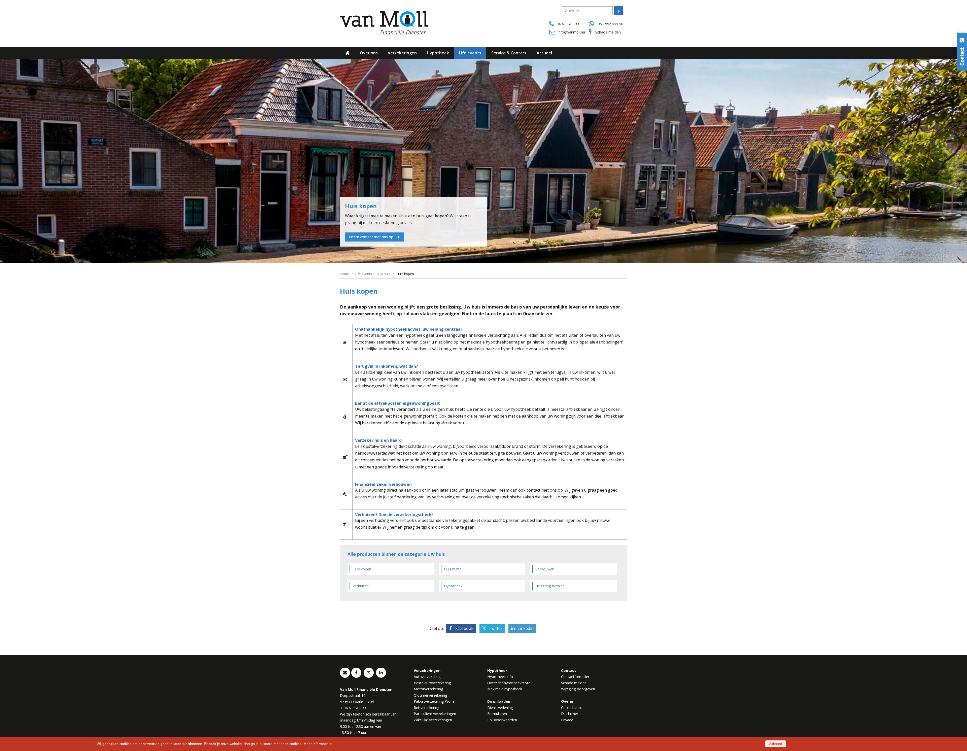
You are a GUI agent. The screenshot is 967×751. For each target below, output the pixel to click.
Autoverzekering (427, 676)
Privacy (567, 720)
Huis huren (453, 569)
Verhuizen (361, 586)
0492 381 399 (568, 23)
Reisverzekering (426, 707)
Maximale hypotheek (504, 689)
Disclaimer (569, 713)
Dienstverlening (500, 707)
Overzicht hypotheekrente (508, 682)
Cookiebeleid (571, 707)
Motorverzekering (428, 689)
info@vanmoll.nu (571, 32)
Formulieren (497, 713)
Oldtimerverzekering (430, 695)
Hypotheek (453, 586)
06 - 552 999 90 (610, 23)
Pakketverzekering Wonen (435, 701)
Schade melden (608, 32)
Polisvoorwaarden (502, 720)
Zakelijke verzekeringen (433, 720)
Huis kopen (362, 569)
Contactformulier (575, 676)
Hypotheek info (500, 676)
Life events (363, 273)
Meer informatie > (317, 744)
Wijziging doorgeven (578, 689)
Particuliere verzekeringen (435, 713)
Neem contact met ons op (371, 236)
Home (344, 273)
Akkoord (775, 744)
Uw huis (384, 273)
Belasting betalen (550, 586)
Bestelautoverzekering (432, 682)
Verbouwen (544, 569)
